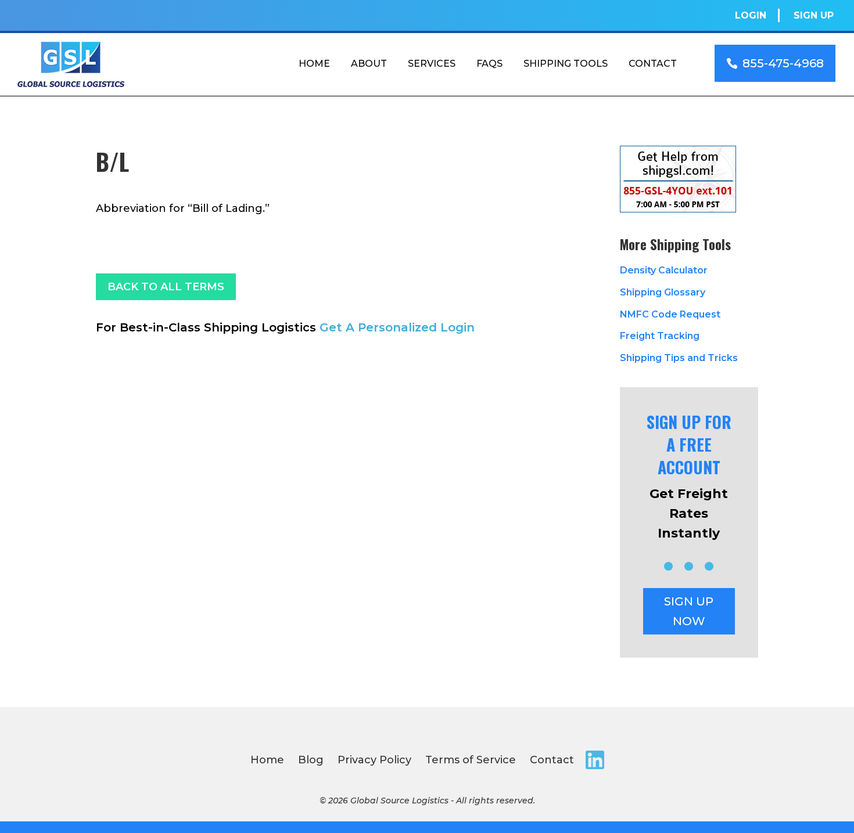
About (369, 63)
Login (750, 15)
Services (431, 63)
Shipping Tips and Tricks (679, 357)
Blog (311, 759)
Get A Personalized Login (397, 327)
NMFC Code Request (670, 314)
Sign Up (814, 15)
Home (314, 63)
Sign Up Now (688, 611)
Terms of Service (470, 759)
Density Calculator (664, 270)
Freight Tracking (659, 335)
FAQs (489, 63)
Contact (653, 63)
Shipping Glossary (662, 292)
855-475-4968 (783, 63)
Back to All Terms (165, 286)
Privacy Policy (374, 759)
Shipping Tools (565, 63)
